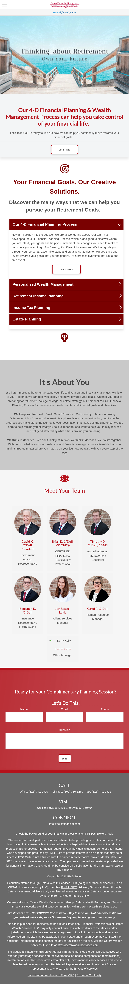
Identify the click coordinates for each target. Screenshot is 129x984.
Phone (105, 709)
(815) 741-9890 (38, 791)
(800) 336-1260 (73, 791)
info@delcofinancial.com (64, 823)
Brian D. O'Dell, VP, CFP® (62, 543)
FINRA (65, 887)
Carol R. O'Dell (97, 608)
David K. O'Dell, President (28, 545)
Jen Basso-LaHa (62, 610)
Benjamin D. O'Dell (27, 610)
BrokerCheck (104, 833)
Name (24, 709)
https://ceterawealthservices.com (77, 945)
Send (64, 758)
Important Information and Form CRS (51, 975)
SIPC (73, 887)
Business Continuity (89, 975)
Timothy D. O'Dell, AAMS (98, 543)
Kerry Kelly (63, 649)
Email (64, 709)
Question (64, 730)
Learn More (66, 269)
